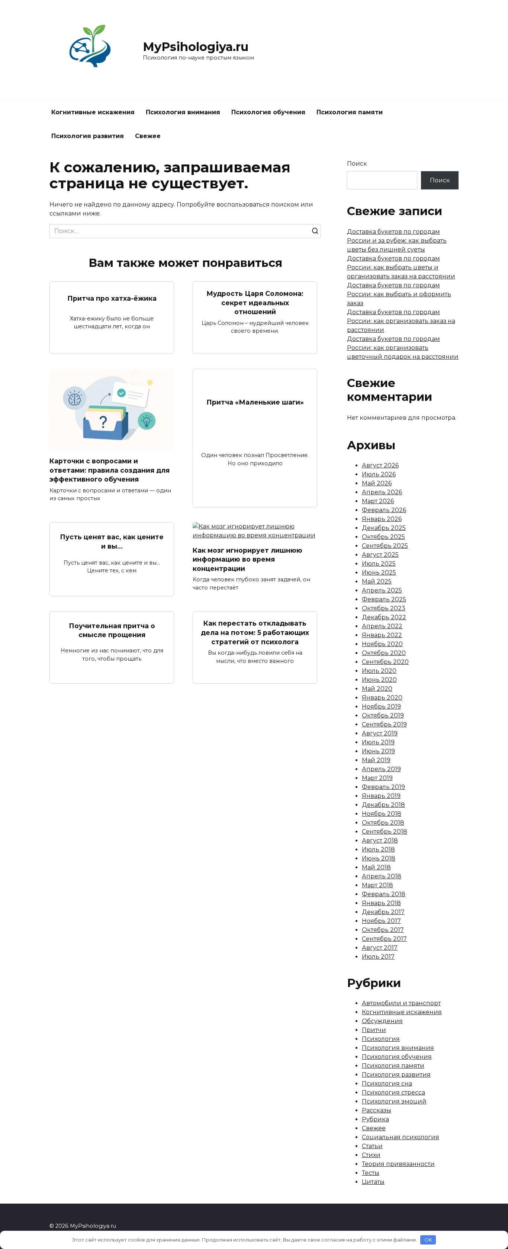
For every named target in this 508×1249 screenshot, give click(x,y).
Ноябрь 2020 (382, 644)
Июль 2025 (379, 563)
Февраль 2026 (384, 510)
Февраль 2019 (383, 786)
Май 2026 (377, 483)
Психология (381, 1038)
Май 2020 (377, 688)
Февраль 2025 (384, 599)
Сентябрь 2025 (385, 545)
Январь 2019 (381, 795)
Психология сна (387, 1083)
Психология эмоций (394, 1101)
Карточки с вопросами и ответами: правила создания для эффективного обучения (109, 470)
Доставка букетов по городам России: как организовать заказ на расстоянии (401, 321)
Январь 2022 (382, 635)
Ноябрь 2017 (381, 920)
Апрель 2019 (381, 769)
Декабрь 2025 (384, 527)
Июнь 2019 (378, 751)
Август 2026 (380, 465)
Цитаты (373, 1181)
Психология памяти (349, 112)
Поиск (357, 163)
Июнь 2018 (378, 858)
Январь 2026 (382, 519)
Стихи (371, 1155)
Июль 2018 (378, 849)
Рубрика (375, 1119)
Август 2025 (380, 554)
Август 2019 (380, 733)
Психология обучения (268, 112)
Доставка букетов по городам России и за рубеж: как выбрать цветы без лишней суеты (397, 240)
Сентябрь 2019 (384, 724)
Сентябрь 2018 (384, 831)
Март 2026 (378, 501)
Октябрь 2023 (383, 608)
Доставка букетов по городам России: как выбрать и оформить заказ (399, 294)
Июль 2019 (378, 742)
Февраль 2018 (383, 894)
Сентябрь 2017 (384, 938)
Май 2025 (377, 581)
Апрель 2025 (382, 590)
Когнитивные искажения (93, 112)
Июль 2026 (379, 474)
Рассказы (376, 1110)
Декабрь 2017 (383, 912)
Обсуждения (382, 1021)
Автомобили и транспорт (401, 1003)
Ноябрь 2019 (381, 706)
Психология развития (87, 136)
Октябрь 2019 (383, 715)
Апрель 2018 (381, 876)
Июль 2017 (378, 956)
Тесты (370, 1172)
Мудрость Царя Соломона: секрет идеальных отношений (254, 303)
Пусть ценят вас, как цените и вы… (112, 541)
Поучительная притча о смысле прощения (112, 630)
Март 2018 (377, 885)
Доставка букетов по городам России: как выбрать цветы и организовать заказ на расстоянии (401, 267)
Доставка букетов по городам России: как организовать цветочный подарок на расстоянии (403, 347)
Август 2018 (380, 840)
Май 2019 (376, 760)
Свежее (148, 136)
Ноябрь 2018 (381, 813)
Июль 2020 (379, 670)
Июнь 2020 (379, 679)
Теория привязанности (398, 1163)
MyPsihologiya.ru (195, 46)
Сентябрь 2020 (385, 661)
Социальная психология (400, 1137)
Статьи (372, 1146)
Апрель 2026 (382, 492)
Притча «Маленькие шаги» (255, 402)
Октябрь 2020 (384, 653)
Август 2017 (380, 947)
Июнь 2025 (379, 572)
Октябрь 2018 (383, 822)
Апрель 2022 (382, 626)
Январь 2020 (382, 697)
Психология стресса (393, 1092)
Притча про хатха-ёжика (112, 298)
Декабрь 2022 (384, 617)
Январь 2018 (381, 903)
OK (428, 1240)
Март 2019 (377, 778)
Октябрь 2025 (383, 536)
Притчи (374, 1030)
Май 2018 (376, 867)
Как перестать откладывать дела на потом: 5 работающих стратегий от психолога (255, 632)
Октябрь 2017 (383, 929)
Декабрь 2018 (383, 804)
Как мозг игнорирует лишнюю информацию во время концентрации (247, 559)
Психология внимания (183, 112)
